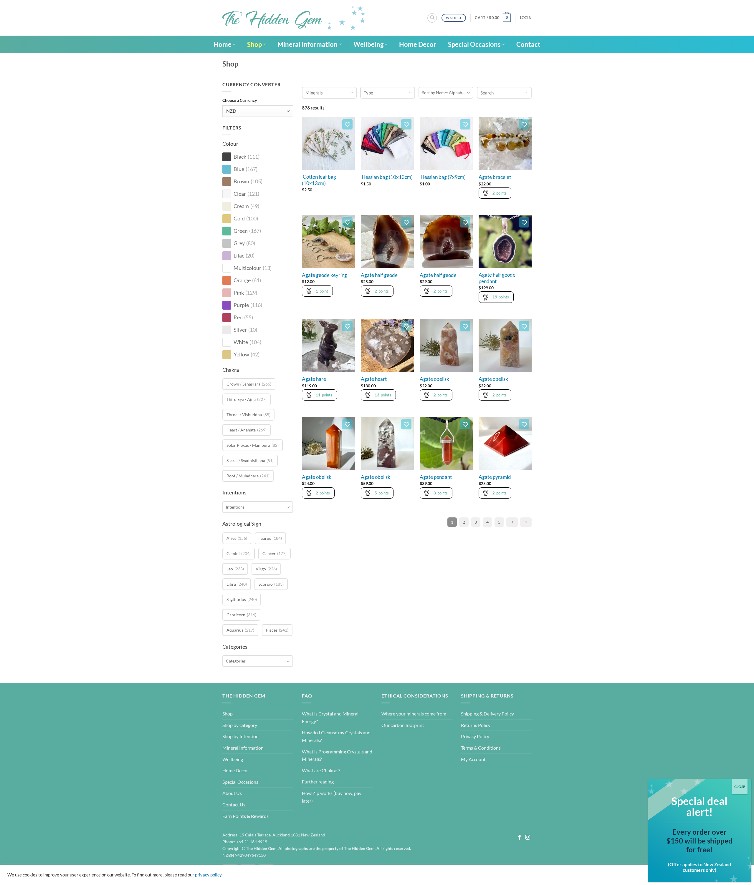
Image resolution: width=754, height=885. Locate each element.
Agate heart (374, 379)
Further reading (318, 781)
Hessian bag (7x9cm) (443, 177)
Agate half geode (379, 275)
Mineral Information (307, 44)
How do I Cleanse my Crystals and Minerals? (336, 736)
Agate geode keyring (324, 275)
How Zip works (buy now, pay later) (331, 796)
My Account (473, 759)
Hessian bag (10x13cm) (387, 177)
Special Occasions (474, 44)
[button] (493, 18)
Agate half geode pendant (497, 278)
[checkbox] (226, 156)
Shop (254, 44)
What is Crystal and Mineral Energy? (330, 717)
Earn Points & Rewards (245, 816)
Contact (528, 44)
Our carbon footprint (402, 725)
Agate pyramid (495, 477)
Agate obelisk (434, 379)
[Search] (432, 18)
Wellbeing (368, 44)
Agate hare (314, 379)
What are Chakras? (321, 770)
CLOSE (739, 786)
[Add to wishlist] (347, 124)
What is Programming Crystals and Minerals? (337, 755)
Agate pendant (436, 477)
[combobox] (257, 507)
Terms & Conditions (481, 747)
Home (223, 44)
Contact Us (233, 804)
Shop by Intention (240, 736)
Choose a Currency (239, 100)
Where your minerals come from (413, 713)
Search (487, 92)
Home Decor (417, 44)
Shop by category (239, 725)
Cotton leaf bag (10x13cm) (319, 180)
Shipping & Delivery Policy (487, 713)
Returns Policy (475, 725)
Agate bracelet (495, 177)
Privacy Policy (475, 736)
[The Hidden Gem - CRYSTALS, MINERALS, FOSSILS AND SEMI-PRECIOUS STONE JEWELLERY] (293, 18)
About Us (232, 793)
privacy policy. (208, 874)
